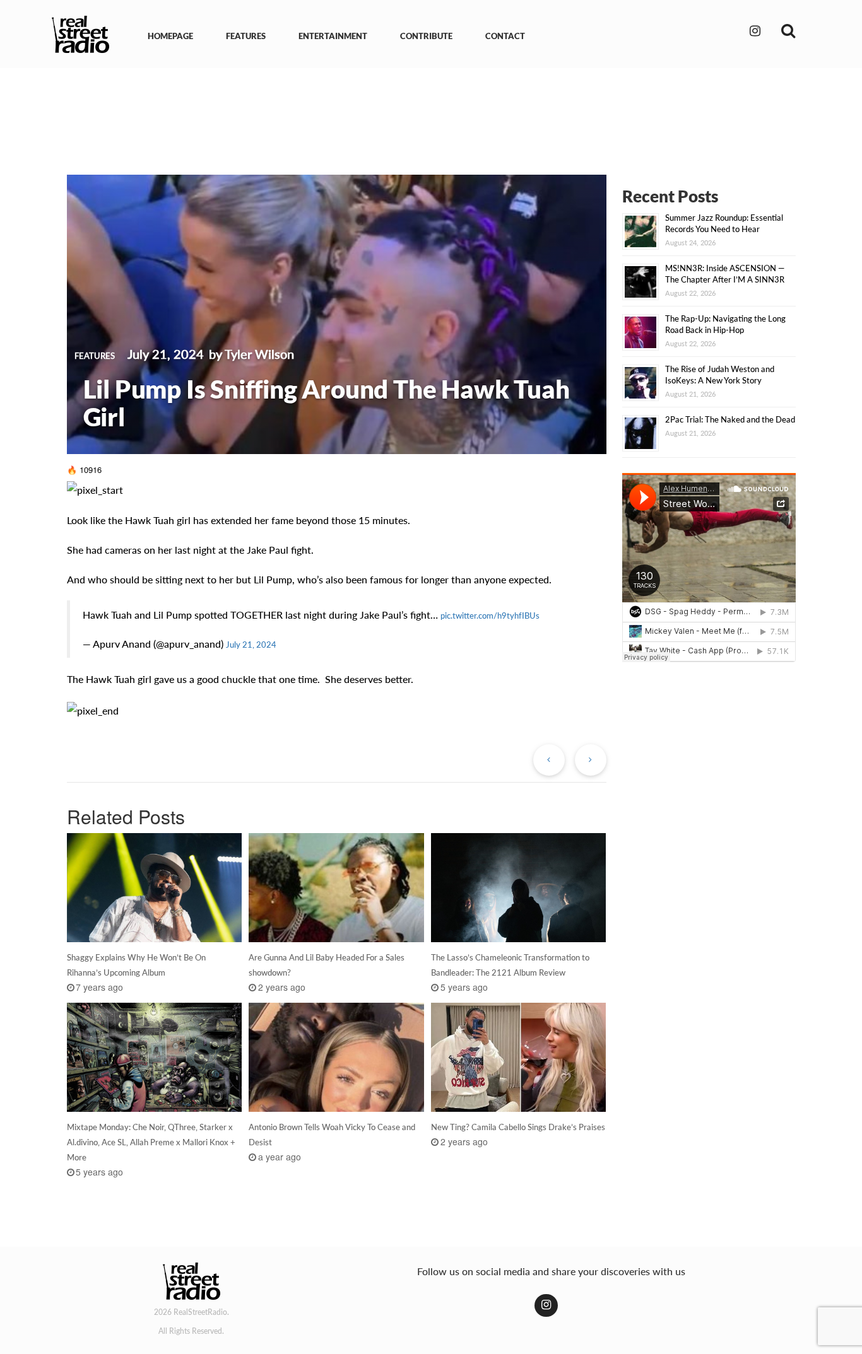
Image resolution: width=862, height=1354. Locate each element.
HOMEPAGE (170, 36)
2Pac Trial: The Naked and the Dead (730, 419)
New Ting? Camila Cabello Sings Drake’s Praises (518, 1127)
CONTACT (505, 36)
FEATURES (246, 36)
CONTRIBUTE (426, 36)
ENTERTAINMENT (332, 36)
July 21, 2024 (251, 644)
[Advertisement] (431, 112)
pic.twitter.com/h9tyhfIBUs (490, 615)
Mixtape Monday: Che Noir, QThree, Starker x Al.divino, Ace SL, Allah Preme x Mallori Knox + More (151, 1142)
